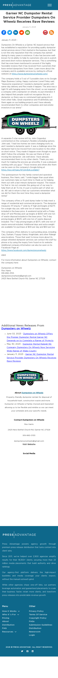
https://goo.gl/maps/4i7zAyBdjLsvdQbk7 (20, 170)
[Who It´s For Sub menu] (18, 615)
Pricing (5, 618)
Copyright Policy (37, 618)
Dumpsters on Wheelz (16, 329)
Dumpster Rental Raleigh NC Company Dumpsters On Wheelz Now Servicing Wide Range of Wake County (31, 347)
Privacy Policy (36, 611)
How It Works (9, 611)
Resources (7, 632)
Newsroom (34, 632)
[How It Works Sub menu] (19, 611)
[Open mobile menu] (50, 5)
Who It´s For (9, 614)
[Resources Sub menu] (16, 632)
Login (32, 635)
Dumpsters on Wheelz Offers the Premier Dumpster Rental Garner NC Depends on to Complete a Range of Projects (30, 337)
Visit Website (29, 444)
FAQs (32, 621)
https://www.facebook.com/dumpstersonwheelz (23, 250)
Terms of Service (38, 614)
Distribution (8, 625)
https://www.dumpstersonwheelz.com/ (30, 74)
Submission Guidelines (40, 625)
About (5, 621)
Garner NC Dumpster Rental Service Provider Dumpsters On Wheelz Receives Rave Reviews (31, 357)
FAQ (4, 628)
